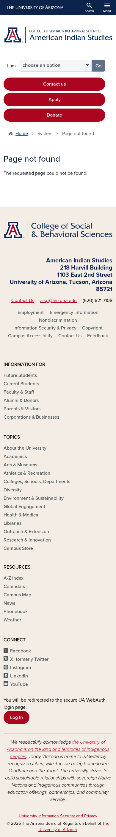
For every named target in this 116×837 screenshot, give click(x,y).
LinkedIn (19, 676)
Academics (15, 457)
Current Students (21, 384)
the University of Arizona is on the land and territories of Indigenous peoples (58, 749)
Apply (54, 100)
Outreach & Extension (26, 532)
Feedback (97, 336)
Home (21, 134)
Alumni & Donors (21, 400)
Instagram (20, 668)
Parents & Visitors (22, 409)
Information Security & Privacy (44, 328)
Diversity (13, 490)
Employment (31, 312)
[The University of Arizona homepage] (34, 7)
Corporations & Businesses (31, 417)
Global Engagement (24, 507)
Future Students (20, 375)
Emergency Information (74, 312)
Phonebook (16, 612)
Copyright (92, 328)
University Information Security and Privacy (58, 816)
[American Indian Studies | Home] (58, 35)
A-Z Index (13, 578)
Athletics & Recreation (27, 473)
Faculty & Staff (19, 392)
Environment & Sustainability (34, 498)
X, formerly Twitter (29, 659)
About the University (25, 448)
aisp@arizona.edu (58, 301)
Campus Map (17, 595)
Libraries (12, 523)
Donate (54, 115)
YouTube (19, 684)
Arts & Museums (20, 465)
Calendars (14, 587)
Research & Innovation (27, 540)
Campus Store (18, 548)
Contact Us (22, 301)
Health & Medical (22, 515)
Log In (16, 717)
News (9, 603)
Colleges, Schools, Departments (37, 482)
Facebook (20, 651)
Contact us (54, 84)
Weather (12, 620)
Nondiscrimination (58, 320)
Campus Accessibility (30, 336)
